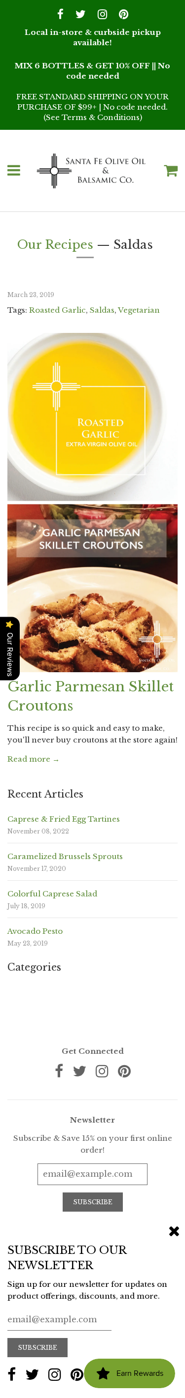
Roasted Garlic (57, 310)
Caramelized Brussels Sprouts (65, 856)
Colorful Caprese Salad (52, 893)
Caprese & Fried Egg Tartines (63, 819)
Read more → (33, 759)
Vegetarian (139, 310)
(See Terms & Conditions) (92, 117)
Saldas (102, 310)
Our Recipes (55, 245)
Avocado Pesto (35, 931)
